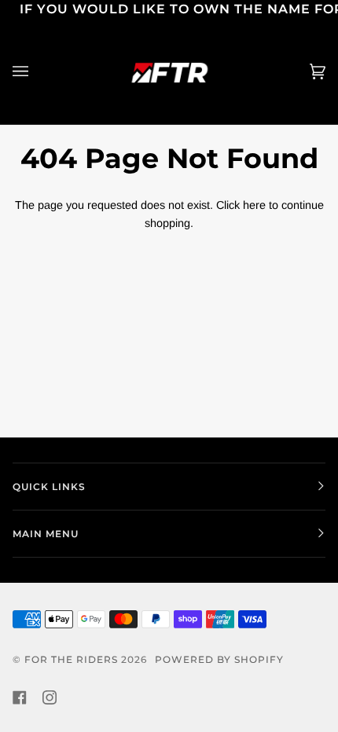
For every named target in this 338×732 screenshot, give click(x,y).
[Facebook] (20, 697)
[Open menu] (36, 72)
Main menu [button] (46, 534)
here (254, 205)
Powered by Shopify (219, 659)
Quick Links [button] (49, 486)
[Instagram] (49, 697)
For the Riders (71, 659)
